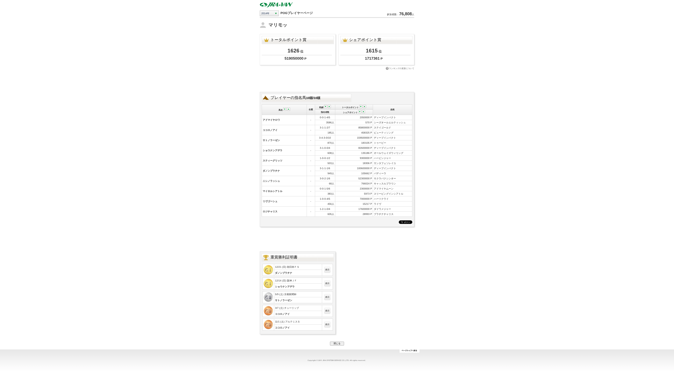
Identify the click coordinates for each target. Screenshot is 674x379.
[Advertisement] (337, 80)
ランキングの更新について (401, 68)
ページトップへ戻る (409, 351)
